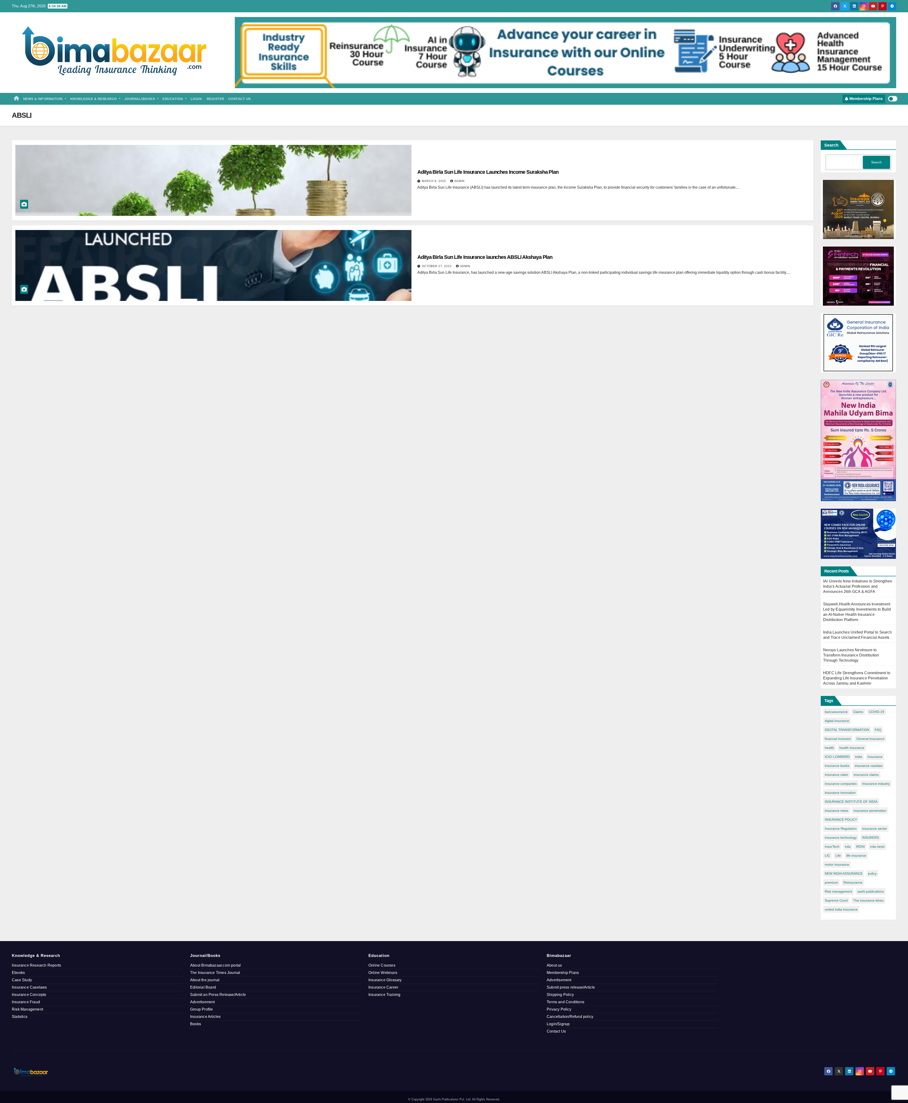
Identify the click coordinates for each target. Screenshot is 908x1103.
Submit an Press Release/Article (218, 995)
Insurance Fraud (26, 1002)
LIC (827, 855)
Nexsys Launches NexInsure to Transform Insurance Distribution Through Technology (851, 655)
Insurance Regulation (841, 828)
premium (831, 882)
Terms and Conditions (565, 1002)
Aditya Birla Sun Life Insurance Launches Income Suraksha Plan (488, 172)
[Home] (16, 99)
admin (459, 181)
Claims (858, 712)
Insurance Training (384, 995)
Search (831, 145)
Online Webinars (382, 973)
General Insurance (870, 739)
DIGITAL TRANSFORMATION (847, 730)
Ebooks (18, 973)
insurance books (837, 766)
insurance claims (866, 775)
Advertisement (202, 1002)
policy (872, 873)
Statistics (19, 1017)
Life (838, 855)
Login (196, 99)
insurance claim (836, 775)
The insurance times (868, 900)
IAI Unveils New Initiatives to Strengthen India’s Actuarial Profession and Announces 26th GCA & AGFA (857, 586)
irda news (877, 846)
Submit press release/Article (571, 987)
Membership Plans (563, 973)
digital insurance (837, 721)
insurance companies (841, 784)
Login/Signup (558, 1024)
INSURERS (870, 837)
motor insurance (837, 864)
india (858, 757)
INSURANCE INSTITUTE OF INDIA (851, 801)
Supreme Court (836, 900)
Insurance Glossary (385, 980)
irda (848, 846)
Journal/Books (140, 99)
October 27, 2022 (437, 266)
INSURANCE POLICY (841, 819)
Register (214, 99)
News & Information (43, 99)
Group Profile (201, 1009)
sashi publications (870, 891)
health (829, 748)
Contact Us (239, 99)
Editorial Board (203, 987)
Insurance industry (876, 784)
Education (173, 99)
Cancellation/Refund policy (570, 1017)
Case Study (22, 980)
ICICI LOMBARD (837, 757)
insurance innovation (840, 793)
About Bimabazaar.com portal (215, 965)
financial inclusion (838, 739)
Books (195, 1024)
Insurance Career (383, 987)
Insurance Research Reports (36, 965)
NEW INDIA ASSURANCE (844, 873)
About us (554, 965)
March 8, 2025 (434, 181)
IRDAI (860, 846)
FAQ (878, 730)
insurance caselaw (868, 766)
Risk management (838, 891)
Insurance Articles (205, 1017)
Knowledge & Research (94, 99)
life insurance (856, 855)
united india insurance (841, 909)
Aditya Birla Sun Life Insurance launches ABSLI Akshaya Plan (484, 257)
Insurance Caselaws (29, 987)
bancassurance (836, 712)
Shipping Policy (560, 995)
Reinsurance (852, 882)
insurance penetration (870, 810)
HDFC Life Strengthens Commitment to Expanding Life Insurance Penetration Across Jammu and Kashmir (856, 678)
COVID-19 (876, 712)
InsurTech (832, 846)
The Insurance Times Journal (215, 973)
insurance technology (841, 837)
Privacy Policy (559, 1009)
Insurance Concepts (29, 995)
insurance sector (874, 828)
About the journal (204, 980)
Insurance (875, 757)
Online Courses (381, 965)
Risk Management (27, 1009)
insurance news (836, 810)
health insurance (851, 748)
